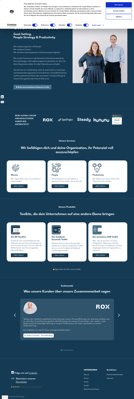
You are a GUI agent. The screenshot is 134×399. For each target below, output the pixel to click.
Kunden (86, 382)
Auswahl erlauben (119, 11)
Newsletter (21, 382)
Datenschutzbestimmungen (115, 374)
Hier (56, 269)
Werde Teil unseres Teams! (91, 389)
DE (3, 397)
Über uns (86, 374)
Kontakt (86, 385)
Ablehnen (119, 17)
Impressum (110, 378)
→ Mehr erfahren (18, 186)
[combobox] (5, 397)
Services (86, 378)
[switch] (52, 25)
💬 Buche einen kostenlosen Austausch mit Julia (32, 87)
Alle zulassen (119, 5)
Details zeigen (96, 25)
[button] (15, 315)
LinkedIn (33, 373)
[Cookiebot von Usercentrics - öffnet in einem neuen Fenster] (12, 25)
